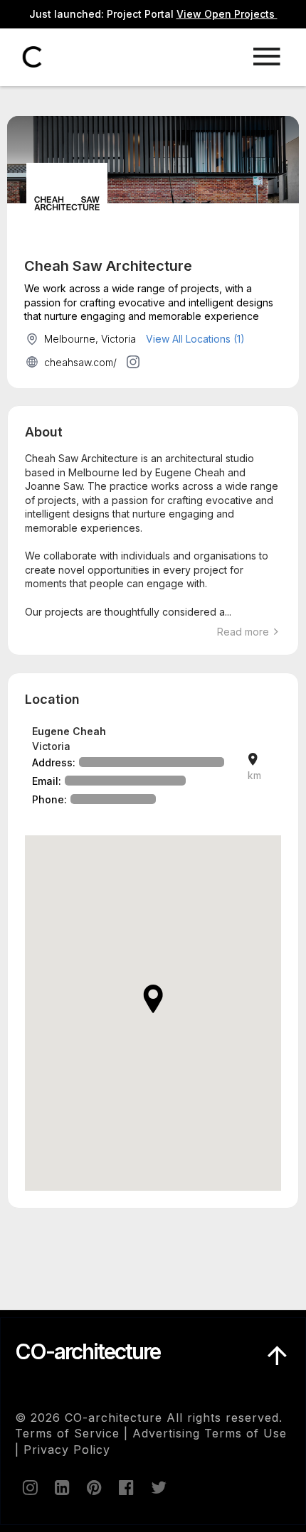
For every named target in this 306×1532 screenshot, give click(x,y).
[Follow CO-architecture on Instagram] (29, 1487)
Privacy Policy (66, 1449)
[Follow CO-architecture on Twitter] (157, 1487)
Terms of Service (67, 1433)
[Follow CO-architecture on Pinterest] (93, 1487)
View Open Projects (227, 14)
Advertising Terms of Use (209, 1433)
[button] (153, 999)
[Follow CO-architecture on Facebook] (125, 1487)
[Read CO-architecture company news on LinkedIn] (61, 1487)
